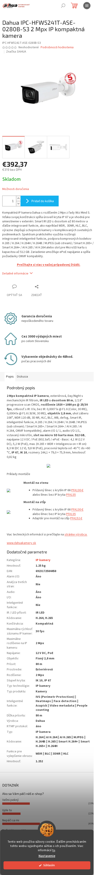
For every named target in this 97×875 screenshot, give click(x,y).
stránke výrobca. (76, 534)
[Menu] (86, 5)
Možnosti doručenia (15, 189)
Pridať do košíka (42, 201)
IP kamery (43, 560)
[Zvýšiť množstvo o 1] (18, 198)
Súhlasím (49, 865)
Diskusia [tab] (22, 376)
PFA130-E (77, 490)
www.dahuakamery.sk (21, 543)
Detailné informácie (15, 273)
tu (53, 850)
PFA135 (71, 495)
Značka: (16, 51)
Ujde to (7, 810)
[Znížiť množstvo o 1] (18, 203)
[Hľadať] (63, 5)
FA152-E (77, 518)
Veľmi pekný (10, 800)
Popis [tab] (10, 376)
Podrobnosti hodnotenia (57, 47)
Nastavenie (47, 856)
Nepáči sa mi (10, 820)
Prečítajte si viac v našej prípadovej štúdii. (48, 265)
